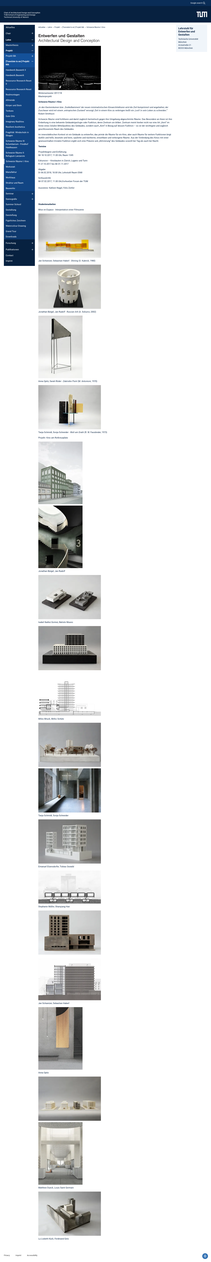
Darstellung (11, 215)
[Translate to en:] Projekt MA (17, 63)
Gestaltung (11, 210)
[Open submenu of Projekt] (32, 50)
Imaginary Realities (15, 121)
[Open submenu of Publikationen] (32, 249)
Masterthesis (12, 45)
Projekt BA (11, 56)
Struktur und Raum (14, 183)
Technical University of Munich (16, 17)
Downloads (11, 236)
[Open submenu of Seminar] (32, 193)
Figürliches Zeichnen (16, 220)
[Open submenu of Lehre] (32, 39)
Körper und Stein (14, 105)
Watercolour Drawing (16, 226)
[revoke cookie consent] (205, 1256)
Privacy (7, 1255)
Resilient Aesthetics (15, 127)
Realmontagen (13, 94)
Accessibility (32, 1255)
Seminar (10, 193)
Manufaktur (11, 172)
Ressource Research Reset (18, 89)
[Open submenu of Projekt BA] (32, 56)
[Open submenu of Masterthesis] (32, 45)
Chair (8, 33)
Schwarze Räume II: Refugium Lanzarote (15, 154)
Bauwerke (10, 188)
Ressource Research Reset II (18, 82)
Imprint (9, 261)
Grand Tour (11, 231)
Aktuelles (10, 27)
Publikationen (12, 249)
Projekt (9, 50)
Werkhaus (10, 177)
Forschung (11, 243)
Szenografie (11, 199)
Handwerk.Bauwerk (15, 75)
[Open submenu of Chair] (32, 33)
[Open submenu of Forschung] (32, 243)
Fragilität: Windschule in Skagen (17, 134)
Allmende (10, 100)
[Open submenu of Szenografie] (32, 199)
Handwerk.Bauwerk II (16, 70)
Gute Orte (10, 116)
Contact (9, 255)
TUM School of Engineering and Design (19, 15)
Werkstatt (10, 167)
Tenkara (9, 111)
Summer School (13, 204)
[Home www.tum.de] (202, 14)
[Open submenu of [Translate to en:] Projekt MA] (32, 61)
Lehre (8, 40)
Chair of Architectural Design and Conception (22, 13)
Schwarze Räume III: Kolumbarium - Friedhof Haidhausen (17, 144)
